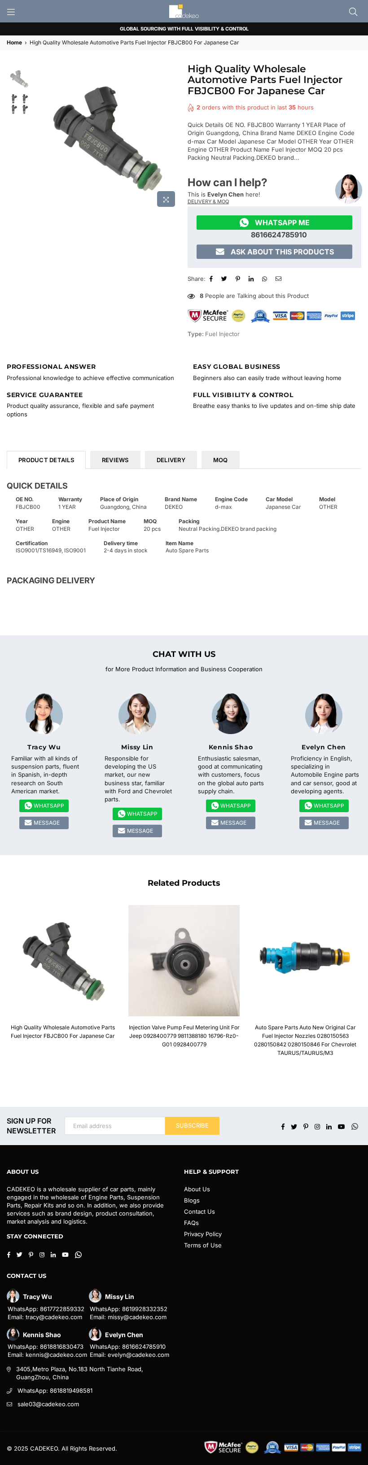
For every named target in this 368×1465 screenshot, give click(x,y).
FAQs (191, 1222)
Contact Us (199, 1211)
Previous (40, 137)
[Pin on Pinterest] (239, 279)
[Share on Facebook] (212, 279)
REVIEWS (115, 460)
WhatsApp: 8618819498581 (55, 1390)
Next (173, 137)
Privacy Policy (203, 1234)
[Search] (353, 11)
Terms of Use (203, 1245)
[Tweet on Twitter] (225, 279)
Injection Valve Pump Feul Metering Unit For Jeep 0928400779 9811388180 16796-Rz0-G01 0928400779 (184, 1036)
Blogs (192, 1200)
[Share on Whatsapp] (265, 279)
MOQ (220, 460)
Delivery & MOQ (208, 201)
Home (14, 42)
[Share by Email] (280, 279)
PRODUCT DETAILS (46, 460)
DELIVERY (171, 460)
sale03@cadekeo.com (48, 1404)
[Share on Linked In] (252, 279)
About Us (197, 1189)
